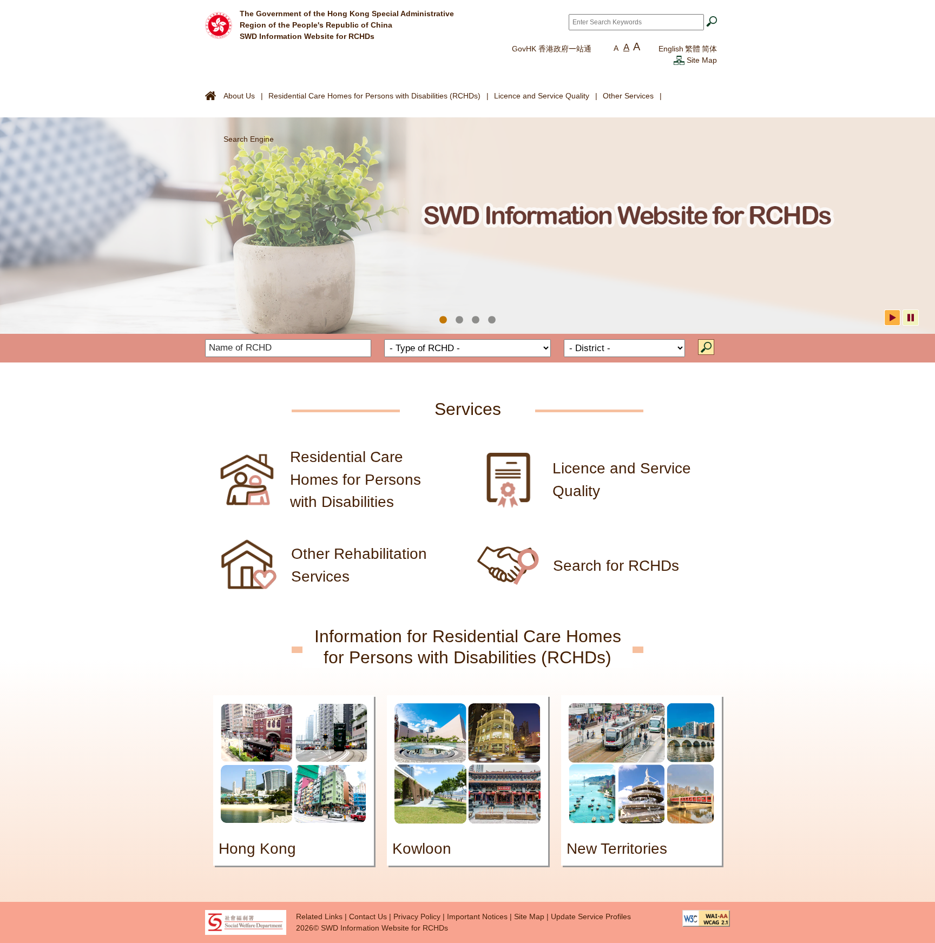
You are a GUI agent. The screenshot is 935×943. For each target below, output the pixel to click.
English (671, 48)
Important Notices (477, 916)
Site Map (702, 60)
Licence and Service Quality (541, 95)
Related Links (319, 916)
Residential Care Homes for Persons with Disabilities (355, 479)
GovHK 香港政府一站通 (551, 48)
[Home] (218, 24)
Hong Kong (257, 848)
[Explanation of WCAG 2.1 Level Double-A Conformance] (706, 917)
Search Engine (248, 139)
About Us (239, 95)
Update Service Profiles (591, 916)
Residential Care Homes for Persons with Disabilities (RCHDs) (374, 95)
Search (706, 347)
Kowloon (421, 848)
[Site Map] (679, 60)
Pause (911, 317)
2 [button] (459, 320)
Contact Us (368, 916)
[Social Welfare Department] (245, 922)
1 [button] (443, 320)
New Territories (617, 848)
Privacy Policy (416, 916)
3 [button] (475, 320)
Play (892, 317)
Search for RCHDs (616, 565)
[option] (467, 225)
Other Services (628, 95)
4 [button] (491, 320)
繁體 (692, 48)
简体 (709, 48)
